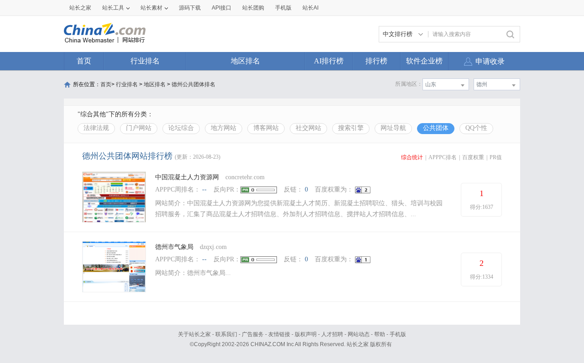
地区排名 (245, 61)
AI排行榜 (329, 61)
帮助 (379, 334)
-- (204, 189)
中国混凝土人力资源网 (187, 177)
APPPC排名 (442, 157)
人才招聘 (332, 334)
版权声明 (306, 334)
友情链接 (279, 334)
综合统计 (412, 157)
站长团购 (253, 8)
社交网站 (308, 127)
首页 (84, 61)
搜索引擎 (351, 127)
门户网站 (138, 127)
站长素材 (151, 8)
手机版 (398, 334)
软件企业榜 (424, 61)
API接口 (221, 8)
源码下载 (190, 8)
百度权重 (473, 157)
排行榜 (376, 61)
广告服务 (253, 334)
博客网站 (266, 127)
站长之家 (80, 8)
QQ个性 (476, 127)
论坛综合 (181, 127)
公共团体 (435, 127)
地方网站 (223, 127)
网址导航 (393, 127)
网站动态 (359, 334)
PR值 (496, 157)
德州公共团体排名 (193, 84)
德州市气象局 (174, 247)
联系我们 (226, 334)
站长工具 (113, 8)
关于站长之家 (194, 334)
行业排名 (145, 61)
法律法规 (96, 127)
